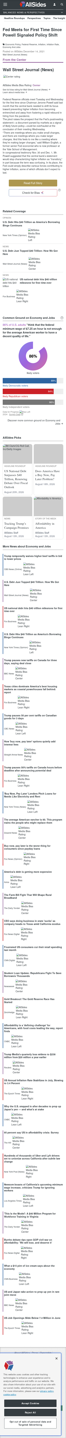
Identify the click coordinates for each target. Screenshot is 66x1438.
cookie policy (9, 1394)
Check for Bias (31, 193)
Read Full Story (33, 183)
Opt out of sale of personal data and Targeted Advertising (30, 1423)
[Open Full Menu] (5, 4)
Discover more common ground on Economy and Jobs (34, 422)
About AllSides (22, 1352)
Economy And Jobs (11, 47)
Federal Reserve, (30, 44)
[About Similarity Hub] (62, 318)
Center (36, 85)
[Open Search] (62, 4)
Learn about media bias (14, 92)
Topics (46, 18)
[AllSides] (33, 4)
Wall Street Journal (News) (15, 54)
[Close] (56, 1358)
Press (35, 1352)
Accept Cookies (30, 1403)
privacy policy (46, 1391)
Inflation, (42, 44)
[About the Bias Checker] (59, 190)
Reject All (30, 1412)
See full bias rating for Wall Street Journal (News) (25, 89)
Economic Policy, (13, 44)
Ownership (45, 1352)
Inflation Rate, (53, 44)
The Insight (59, 18)
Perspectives (34, 18)
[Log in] (54, 4)
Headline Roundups (14, 18)
